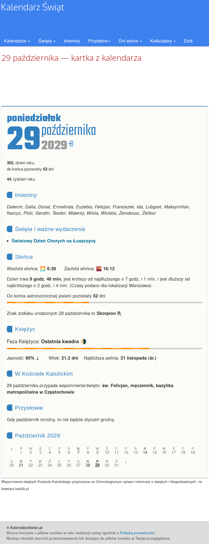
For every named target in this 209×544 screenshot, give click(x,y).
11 (116, 452)
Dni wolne (129, 41)
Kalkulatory (161, 41)
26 (69, 465)
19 (192, 452)
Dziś (188, 41)
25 (59, 465)
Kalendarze (15, 41)
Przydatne (98, 41)
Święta (45, 41)
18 (183, 452)
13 (135, 452)
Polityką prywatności (137, 532)
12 (126, 452)
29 (97, 465)
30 (107, 465)
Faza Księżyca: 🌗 (47, 341)
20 (12, 465)
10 (107, 452)
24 (50, 465)
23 (40, 465)
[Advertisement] (104, 84)
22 (31, 465)
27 (78, 465)
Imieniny (72, 41)
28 (88, 465)
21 (21, 465)
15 (154, 452)
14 (145, 452)
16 (164, 452)
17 (173, 452)
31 (116, 465)
